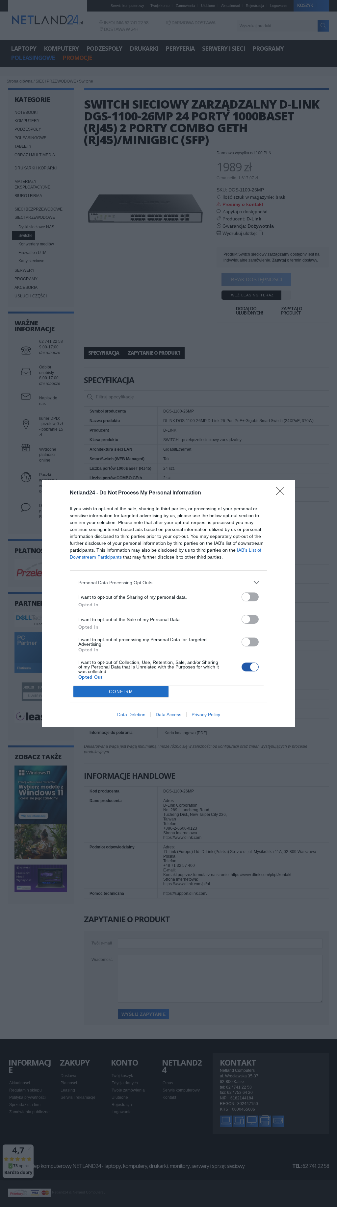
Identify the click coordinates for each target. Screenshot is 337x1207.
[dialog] (168, 603)
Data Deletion (131, 714)
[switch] (250, 596)
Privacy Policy (206, 714)
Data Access (168, 714)
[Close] (282, 493)
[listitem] (168, 582)
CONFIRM (121, 691)
